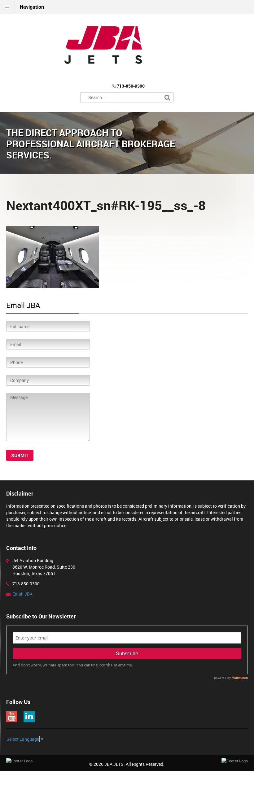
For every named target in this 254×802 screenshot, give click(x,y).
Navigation (32, 6)
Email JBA (22, 594)
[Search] (167, 97)
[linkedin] (29, 716)
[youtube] (11, 716)
